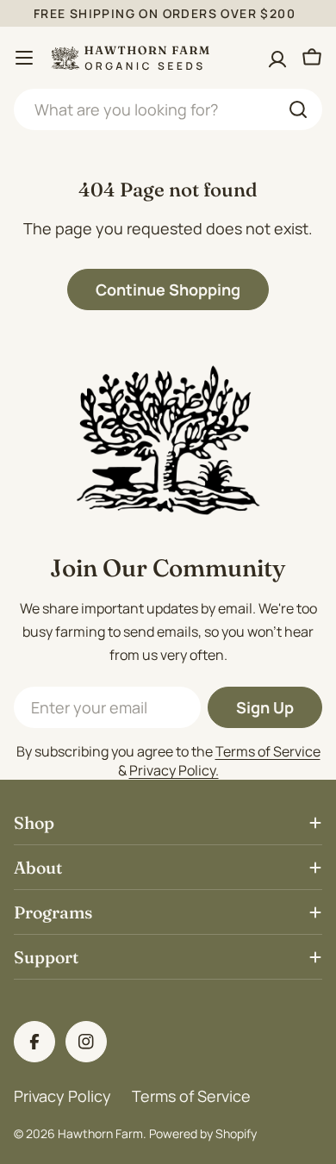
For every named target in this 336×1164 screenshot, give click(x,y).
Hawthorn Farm (100, 1133)
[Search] (298, 109)
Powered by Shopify (203, 1133)
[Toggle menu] (24, 57)
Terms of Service (267, 751)
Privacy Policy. (174, 770)
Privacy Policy (62, 1096)
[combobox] (168, 109)
